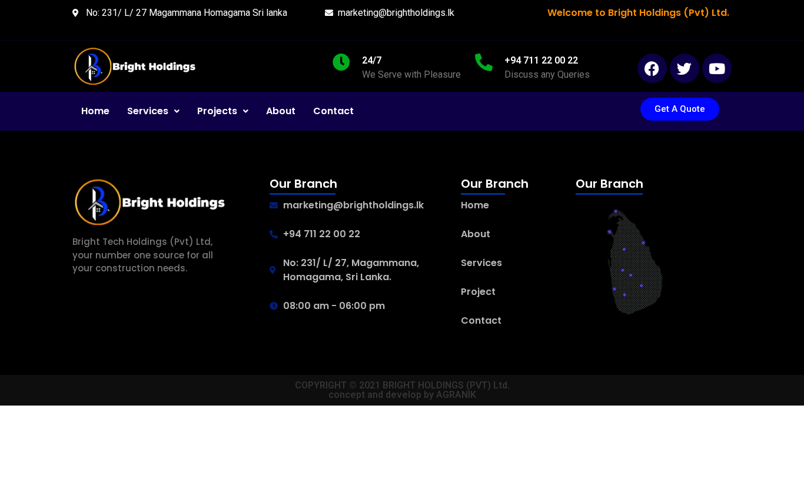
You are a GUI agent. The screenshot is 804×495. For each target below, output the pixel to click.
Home (95, 111)
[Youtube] (717, 68)
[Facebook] (652, 68)
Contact (333, 111)
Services (147, 111)
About (280, 111)
